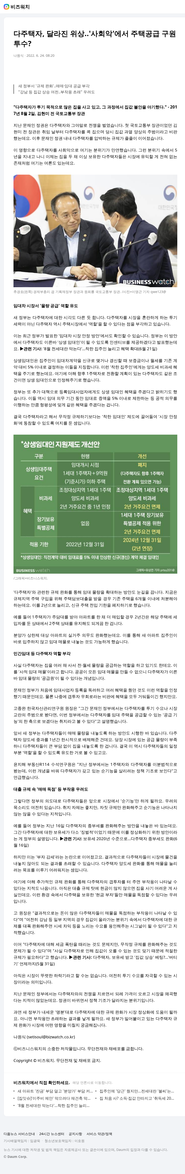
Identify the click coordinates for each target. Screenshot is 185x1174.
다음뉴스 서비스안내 (19, 1133)
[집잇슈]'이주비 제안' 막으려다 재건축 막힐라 (55, 1098)
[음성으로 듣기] (143, 69)
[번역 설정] (153, 69)
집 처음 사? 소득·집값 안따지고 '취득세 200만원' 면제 (137, 1098)
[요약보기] (134, 69)
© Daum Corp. (15, 1157)
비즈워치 (20, 6)
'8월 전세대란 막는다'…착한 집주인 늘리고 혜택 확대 (55, 1105)
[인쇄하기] (172, 69)
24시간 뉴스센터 (51, 1133)
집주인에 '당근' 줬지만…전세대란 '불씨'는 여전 (137, 1091)
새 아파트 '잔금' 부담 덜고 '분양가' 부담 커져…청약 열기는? (55, 1091)
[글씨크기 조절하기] (163, 69)
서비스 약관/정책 (99, 1133)
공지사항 (75, 1133)
